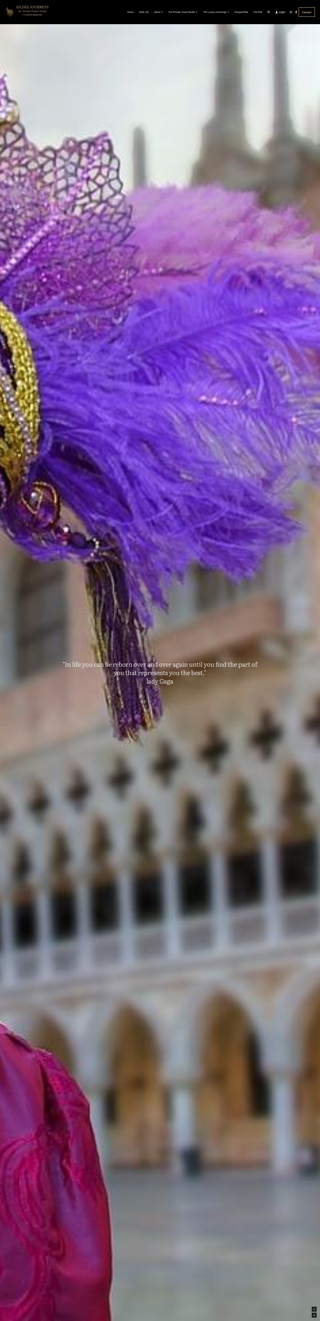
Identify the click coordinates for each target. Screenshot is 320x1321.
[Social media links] (291, 12)
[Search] (269, 12)
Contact (307, 12)
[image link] (9, 11)
